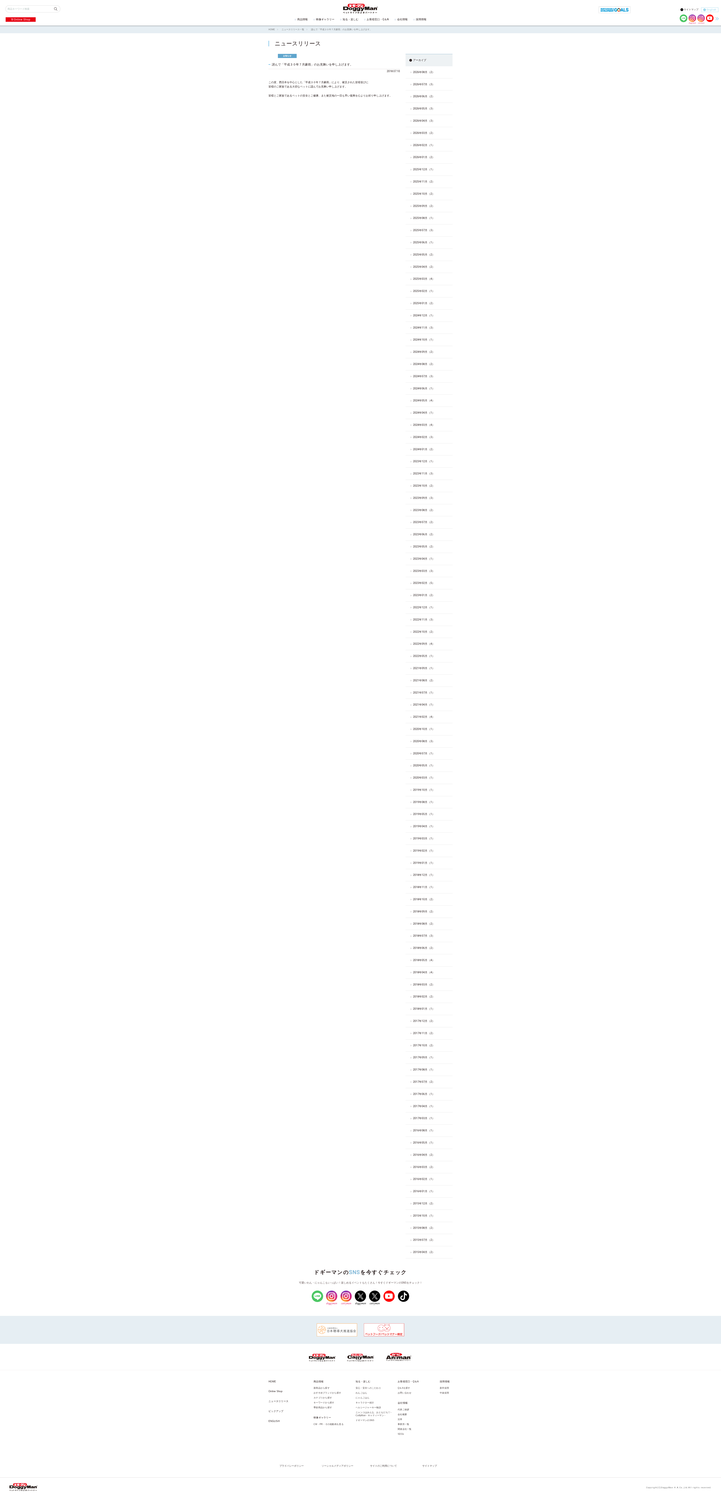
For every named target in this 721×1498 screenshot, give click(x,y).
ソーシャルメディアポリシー (337, 1466)
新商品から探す (322, 1388)
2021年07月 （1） (424, 692)
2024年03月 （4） (424, 424)
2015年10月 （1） (424, 1215)
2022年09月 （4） (424, 643)
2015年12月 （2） (424, 1203)
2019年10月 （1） (424, 789)
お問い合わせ (405, 1393)
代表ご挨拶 (403, 1409)
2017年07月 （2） (424, 1081)
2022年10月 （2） (424, 631)
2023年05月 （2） (424, 546)
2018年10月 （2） (424, 899)
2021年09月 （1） (424, 668)
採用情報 (421, 19)
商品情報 (302, 19)
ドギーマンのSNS (365, 1420)
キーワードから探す (324, 1402)
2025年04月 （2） (424, 266)
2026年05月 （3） (424, 108)
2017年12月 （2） (424, 1020)
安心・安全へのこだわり (368, 1388)
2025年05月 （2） (424, 254)
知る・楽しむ (350, 19)
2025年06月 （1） (424, 242)
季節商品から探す (323, 1407)
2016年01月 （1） (424, 1191)
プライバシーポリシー (291, 1466)
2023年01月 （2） (424, 595)
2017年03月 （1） (424, 1118)
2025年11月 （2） (424, 181)
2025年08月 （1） (424, 217)
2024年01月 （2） (424, 449)
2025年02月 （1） (424, 291)
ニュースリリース (278, 1401)
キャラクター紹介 (365, 1402)
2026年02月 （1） (424, 145)
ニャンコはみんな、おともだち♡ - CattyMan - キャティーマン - (374, 1414)
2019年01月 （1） (424, 862)
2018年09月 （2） (424, 911)
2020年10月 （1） (424, 729)
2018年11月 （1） (424, 887)
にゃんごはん (363, 1397)
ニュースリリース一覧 (293, 29)
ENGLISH (274, 1421)
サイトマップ (691, 9)
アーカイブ (419, 60)
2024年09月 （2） (424, 351)
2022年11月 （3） (424, 619)
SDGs (401, 1434)
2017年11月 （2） (424, 1033)
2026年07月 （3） (424, 84)
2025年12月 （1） (424, 169)
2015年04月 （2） (424, 1252)
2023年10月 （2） (424, 485)
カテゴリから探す (323, 1397)
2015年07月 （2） (424, 1239)
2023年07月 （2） (424, 522)
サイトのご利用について (383, 1466)
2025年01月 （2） (424, 303)
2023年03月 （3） (424, 570)
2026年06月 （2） (424, 96)
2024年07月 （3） (424, 376)
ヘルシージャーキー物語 (368, 1407)
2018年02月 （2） (424, 996)
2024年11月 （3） (424, 327)
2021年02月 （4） (424, 716)
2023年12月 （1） (424, 461)
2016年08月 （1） (424, 1130)
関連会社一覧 (405, 1429)
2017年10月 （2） (424, 1045)
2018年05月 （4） (424, 960)
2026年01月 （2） (424, 157)
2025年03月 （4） (424, 278)
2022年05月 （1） (424, 655)
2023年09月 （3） (424, 497)
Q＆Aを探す (404, 1388)
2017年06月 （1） (424, 1093)
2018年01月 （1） (424, 1008)
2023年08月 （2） (424, 510)
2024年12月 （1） (424, 315)
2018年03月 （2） (424, 984)
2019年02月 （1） (424, 850)
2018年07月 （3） (424, 935)
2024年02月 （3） (424, 437)
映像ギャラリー (325, 19)
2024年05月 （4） (424, 400)
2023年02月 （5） (424, 582)
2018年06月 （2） (424, 947)
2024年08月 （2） (424, 364)
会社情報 (402, 19)
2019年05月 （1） (424, 814)
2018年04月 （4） (424, 972)
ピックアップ (276, 1411)
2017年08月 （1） (424, 1069)
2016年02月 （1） (424, 1179)
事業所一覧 (403, 1424)
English (711, 9)
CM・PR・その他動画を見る (329, 1424)
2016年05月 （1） (424, 1142)
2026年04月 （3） (424, 120)
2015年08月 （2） (424, 1227)
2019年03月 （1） (424, 838)
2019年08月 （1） (424, 802)
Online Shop (22, 19)
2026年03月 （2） (424, 132)
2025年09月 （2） (424, 205)
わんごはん (361, 1393)
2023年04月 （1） (424, 558)
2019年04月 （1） (424, 826)
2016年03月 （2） (424, 1167)
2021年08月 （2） (424, 680)
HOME (271, 29)
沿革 (400, 1419)
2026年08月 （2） (424, 72)
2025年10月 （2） (424, 193)
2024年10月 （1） (424, 339)
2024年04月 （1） (424, 412)
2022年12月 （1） (424, 607)
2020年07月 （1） (424, 753)
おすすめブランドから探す (327, 1393)
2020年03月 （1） (424, 777)
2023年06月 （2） (424, 534)
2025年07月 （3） (424, 230)
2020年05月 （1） (424, 765)
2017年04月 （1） (424, 1106)
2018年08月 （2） (424, 923)
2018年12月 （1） (424, 874)
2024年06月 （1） (424, 388)
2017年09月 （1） (424, 1057)
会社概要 (402, 1414)
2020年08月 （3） (424, 741)
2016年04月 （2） (424, 1154)
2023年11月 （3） (424, 473)
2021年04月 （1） (424, 704)
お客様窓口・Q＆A (378, 19)
